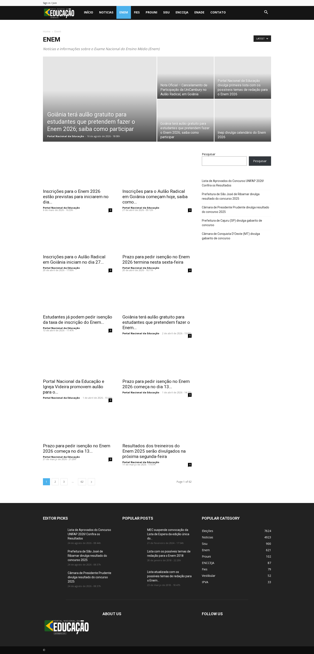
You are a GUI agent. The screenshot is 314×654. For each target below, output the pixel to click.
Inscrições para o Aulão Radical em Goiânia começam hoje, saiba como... (155, 197)
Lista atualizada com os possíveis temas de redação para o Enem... (169, 576)
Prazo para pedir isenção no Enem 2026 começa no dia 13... (156, 384)
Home (46, 31)
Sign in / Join (50, 2)
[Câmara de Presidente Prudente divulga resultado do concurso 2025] (53, 578)
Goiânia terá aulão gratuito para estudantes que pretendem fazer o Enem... (156, 322)
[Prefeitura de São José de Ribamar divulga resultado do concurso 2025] (53, 556)
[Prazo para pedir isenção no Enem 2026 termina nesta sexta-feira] (157, 234)
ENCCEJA (182, 12)
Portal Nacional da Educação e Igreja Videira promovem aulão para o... (73, 387)
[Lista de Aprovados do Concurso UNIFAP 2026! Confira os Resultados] (53, 535)
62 (82, 482)
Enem (123, 12)
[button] (266, 13)
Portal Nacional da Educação (65, 136)
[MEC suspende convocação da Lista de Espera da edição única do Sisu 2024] (132, 535)
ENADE (199, 12)
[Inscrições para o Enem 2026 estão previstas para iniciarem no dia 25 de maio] (77, 169)
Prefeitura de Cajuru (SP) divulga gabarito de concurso (232, 223)
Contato (218, 12)
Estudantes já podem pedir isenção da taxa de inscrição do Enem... (77, 319)
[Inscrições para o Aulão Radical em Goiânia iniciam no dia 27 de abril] (77, 234)
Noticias (106, 12)
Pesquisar (208, 154)
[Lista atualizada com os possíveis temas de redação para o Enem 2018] (133, 577)
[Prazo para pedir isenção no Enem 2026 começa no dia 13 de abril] (157, 359)
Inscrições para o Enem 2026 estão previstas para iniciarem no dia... (76, 197)
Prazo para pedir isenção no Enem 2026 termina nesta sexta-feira (156, 259)
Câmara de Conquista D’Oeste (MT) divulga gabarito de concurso (231, 236)
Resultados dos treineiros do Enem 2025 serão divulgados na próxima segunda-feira (154, 451)
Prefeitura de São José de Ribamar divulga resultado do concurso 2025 (231, 196)
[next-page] (91, 481)
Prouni (151, 12)
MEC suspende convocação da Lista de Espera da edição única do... (168, 534)
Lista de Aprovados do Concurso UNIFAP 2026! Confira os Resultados (233, 183)
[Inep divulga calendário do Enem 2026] (242, 120)
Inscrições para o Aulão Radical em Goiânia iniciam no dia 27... (74, 259)
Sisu (166, 12)
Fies (137, 12)
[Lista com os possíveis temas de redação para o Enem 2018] (133, 556)
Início (88, 12)
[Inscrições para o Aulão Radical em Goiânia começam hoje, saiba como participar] (157, 169)
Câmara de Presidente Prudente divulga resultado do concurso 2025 (235, 210)
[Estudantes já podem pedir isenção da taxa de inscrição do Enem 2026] (77, 295)
